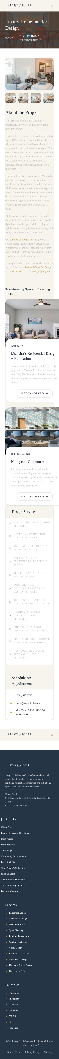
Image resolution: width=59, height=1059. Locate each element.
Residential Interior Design (23, 239)
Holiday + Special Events (20, 965)
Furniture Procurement (19, 936)
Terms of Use (13, 1052)
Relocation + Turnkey (19, 953)
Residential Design (17, 913)
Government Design (18, 959)
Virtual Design (15, 948)
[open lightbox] (29, 74)
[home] (19, 6)
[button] (52, 5)
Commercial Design (18, 919)
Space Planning (16, 930)
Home (9, 38)
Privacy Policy (32, 1052)
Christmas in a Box (18, 971)
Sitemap (48, 1052)
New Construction (17, 924)
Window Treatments (18, 942)
